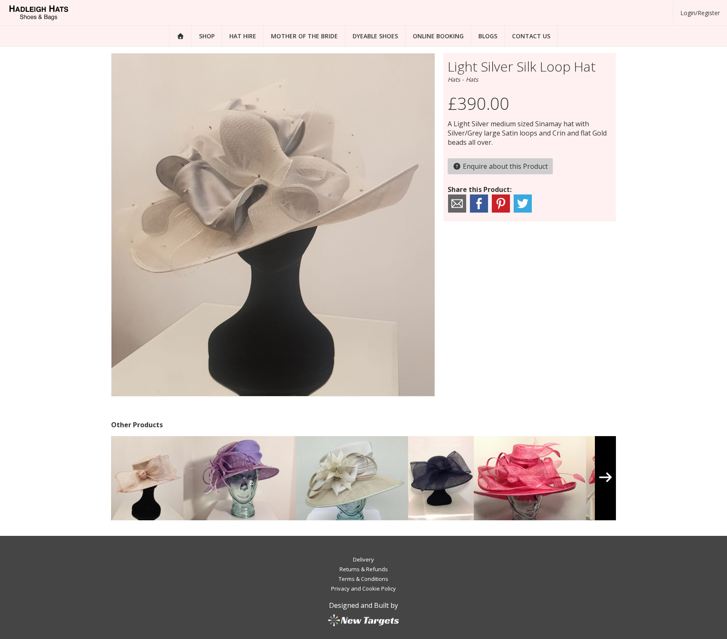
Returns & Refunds (364, 569)
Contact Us (531, 36)
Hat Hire (242, 36)
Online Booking (438, 36)
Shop (207, 36)
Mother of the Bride (304, 36)
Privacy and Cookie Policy (363, 588)
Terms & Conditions (363, 579)
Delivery (363, 559)
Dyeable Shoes (375, 36)
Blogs (487, 36)
